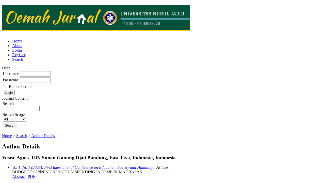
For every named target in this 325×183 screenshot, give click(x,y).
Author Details (43, 135)
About (17, 45)
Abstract (19, 176)
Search (17, 59)
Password (10, 80)
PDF (31, 176)
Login (17, 50)
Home (17, 41)
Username (11, 73)
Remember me (20, 86)
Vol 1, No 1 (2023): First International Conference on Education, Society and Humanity (82, 167)
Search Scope (14, 114)
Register (18, 55)
